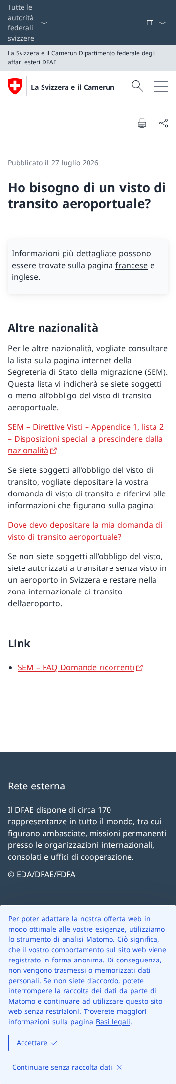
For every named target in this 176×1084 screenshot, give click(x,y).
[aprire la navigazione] (161, 86)
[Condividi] (163, 123)
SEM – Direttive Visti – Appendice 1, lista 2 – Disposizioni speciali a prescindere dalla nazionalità (86, 438)
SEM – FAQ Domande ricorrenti (76, 667)
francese (131, 265)
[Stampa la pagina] (142, 123)
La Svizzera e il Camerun (72, 87)
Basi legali (113, 1021)
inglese (25, 276)
